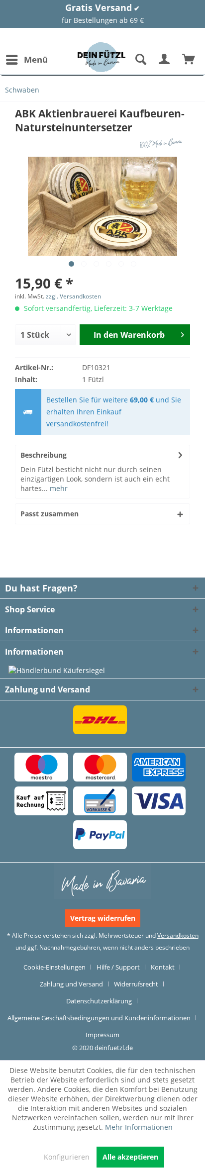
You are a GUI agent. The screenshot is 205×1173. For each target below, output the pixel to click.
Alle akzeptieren (130, 1157)
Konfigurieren (67, 1157)
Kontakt (163, 967)
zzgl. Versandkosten (73, 296)
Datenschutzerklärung (99, 1000)
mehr (58, 488)
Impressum (102, 1034)
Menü (36, 59)
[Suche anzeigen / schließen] (140, 60)
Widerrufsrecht (136, 983)
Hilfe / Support (118, 967)
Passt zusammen (49, 513)
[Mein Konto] (165, 60)
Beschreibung (43, 455)
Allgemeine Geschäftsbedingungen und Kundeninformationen (99, 1017)
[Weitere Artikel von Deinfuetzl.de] (162, 143)
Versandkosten (178, 935)
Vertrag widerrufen (102, 918)
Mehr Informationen (139, 1127)
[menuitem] (26, 60)
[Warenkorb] (189, 60)
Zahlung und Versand (71, 983)
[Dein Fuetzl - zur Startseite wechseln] (101, 57)
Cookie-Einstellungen (54, 967)
